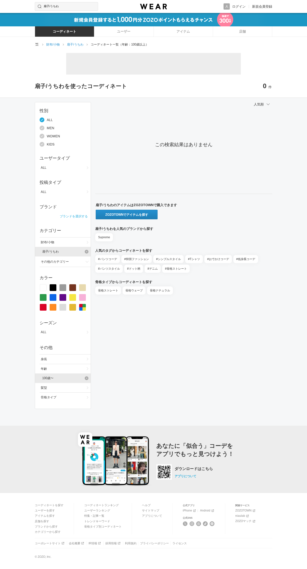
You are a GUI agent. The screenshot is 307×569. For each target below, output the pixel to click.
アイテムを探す (45, 515)
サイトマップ (150, 510)
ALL (50, 120)
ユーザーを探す (45, 510)
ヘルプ (146, 505)
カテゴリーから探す (48, 532)
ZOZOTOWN (243, 510)
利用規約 (130, 543)
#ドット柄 (133, 268)
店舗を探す (42, 521)
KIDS (50, 144)
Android (205, 510)
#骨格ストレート (176, 268)
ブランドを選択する (74, 216)
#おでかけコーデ (218, 259)
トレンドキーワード (97, 521)
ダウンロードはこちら (194, 469)
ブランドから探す (46, 526)
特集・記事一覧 (94, 515)
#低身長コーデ (245, 259)
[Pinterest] (212, 523)
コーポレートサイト (48, 543)
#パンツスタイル (109, 268)
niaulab (240, 515)
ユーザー (123, 31)
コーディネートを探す (49, 505)
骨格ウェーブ (134, 290)
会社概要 (74, 543)
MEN (50, 128)
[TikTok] (205, 523)
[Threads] (198, 523)
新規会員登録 (262, 6)
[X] (185, 523)
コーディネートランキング (101, 505)
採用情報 (111, 543)
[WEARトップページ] (37, 44)
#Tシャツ (194, 259)
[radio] (43, 287)
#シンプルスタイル (168, 259)
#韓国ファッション (136, 259)
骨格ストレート (108, 290)
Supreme (104, 237)
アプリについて (185, 476)
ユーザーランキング (97, 510)
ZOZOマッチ (243, 521)
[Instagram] (192, 523)
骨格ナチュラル (160, 290)
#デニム (153, 268)
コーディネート (64, 31)
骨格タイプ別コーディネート (103, 526)
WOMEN (53, 136)
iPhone (187, 510)
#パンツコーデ (107, 259)
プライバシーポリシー (154, 543)
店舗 (242, 31)
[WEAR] (153, 7)
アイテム (183, 31)
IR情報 (93, 543)
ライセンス (179, 543)
